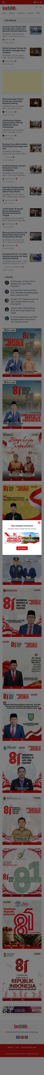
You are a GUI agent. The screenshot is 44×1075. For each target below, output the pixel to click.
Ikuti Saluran (22, 548)
